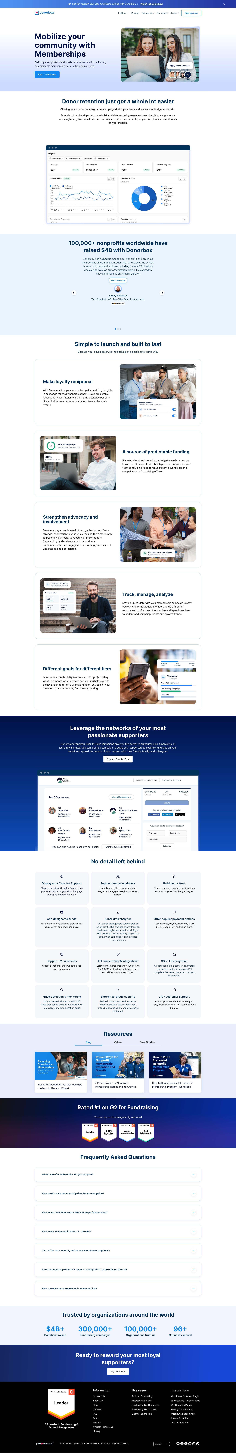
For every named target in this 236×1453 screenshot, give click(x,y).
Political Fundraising (142, 1396)
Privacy (97, 1422)
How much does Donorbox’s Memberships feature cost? (75, 1212)
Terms (96, 1418)
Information (101, 1390)
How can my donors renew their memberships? (69, 1288)
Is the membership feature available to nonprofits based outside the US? (84, 1269)
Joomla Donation (179, 1418)
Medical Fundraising (142, 1400)
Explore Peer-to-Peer (118, 759)
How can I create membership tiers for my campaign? (73, 1193)
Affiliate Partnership (103, 1427)
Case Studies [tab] (147, 1042)
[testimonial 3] (120, 329)
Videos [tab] (118, 1042)
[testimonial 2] (118, 329)
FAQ (95, 1413)
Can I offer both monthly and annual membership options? (76, 1250)
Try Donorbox (118, 1371)
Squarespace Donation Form (185, 1400)
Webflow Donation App (183, 1413)
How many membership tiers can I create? (66, 1231)
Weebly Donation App (182, 1409)
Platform (122, 13)
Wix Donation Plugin (181, 1405)
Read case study (118, 280)
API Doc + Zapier (179, 1422)
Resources (147, 13)
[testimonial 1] (115, 329)
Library (96, 1431)
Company (162, 13)
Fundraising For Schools (144, 1409)
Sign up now (191, 13)
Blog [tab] (88, 1042)
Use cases (139, 1390)
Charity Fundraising (142, 1413)
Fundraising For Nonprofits (145, 1405)
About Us (98, 1400)
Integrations (180, 1390)
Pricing (134, 13)
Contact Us (99, 1396)
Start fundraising (47, 74)
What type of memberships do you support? (67, 1174)
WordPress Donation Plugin (185, 1396)
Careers (97, 1409)
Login (174, 13)
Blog (95, 1405)
